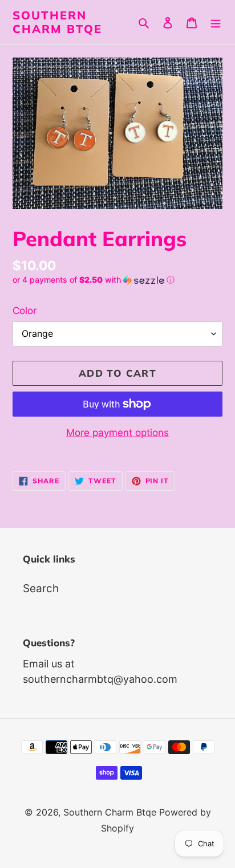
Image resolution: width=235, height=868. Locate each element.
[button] (94, 280)
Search (41, 588)
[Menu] (216, 22)
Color (25, 310)
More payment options (117, 432)
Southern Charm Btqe (57, 22)
